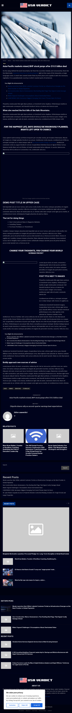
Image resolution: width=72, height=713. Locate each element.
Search (5, 465)
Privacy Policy (42, 710)
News (4, 63)
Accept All (37, 705)
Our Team (34, 710)
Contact (50, 710)
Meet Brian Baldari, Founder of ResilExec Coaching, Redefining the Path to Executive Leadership (12, 448)
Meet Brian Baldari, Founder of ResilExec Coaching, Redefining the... (36, 559)
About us (28, 710)
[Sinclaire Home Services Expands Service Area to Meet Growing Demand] (6, 644)
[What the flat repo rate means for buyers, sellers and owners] (8, 582)
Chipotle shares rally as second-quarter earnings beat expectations (36, 406)
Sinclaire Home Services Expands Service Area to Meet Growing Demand (35, 642)
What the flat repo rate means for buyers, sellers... (30, 580)
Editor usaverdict (20, 412)
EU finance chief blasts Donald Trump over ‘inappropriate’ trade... (35, 569)
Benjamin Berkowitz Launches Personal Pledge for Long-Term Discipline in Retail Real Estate (36, 554)
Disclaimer (21, 710)
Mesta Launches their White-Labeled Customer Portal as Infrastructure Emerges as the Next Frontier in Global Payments (37, 337)
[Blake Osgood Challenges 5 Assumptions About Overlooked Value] (6, 630)
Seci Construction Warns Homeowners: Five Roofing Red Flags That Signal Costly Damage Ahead (36, 340)
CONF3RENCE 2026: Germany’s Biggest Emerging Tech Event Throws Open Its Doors (34, 98)
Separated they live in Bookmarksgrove (25, 73)
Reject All (24, 705)
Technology (26, 388)
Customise (12, 705)
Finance (11, 388)
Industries (18, 388)
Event (5, 388)
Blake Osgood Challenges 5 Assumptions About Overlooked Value (29, 96)
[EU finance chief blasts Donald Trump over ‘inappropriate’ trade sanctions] (8, 572)
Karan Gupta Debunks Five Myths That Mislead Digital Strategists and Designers (57, 447)
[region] (24, 699)
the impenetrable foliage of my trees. (44, 142)
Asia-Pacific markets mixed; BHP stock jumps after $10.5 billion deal (36, 398)
